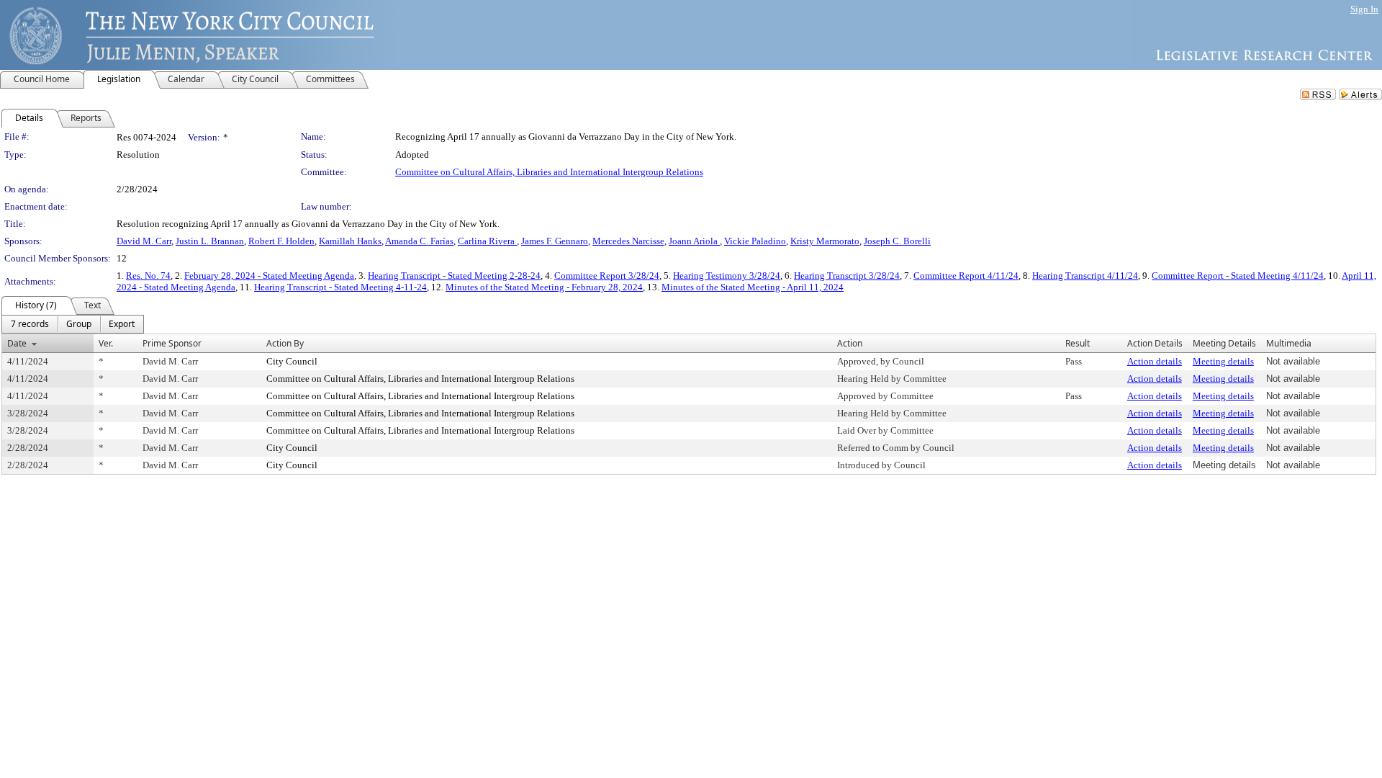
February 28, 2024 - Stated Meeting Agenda (269, 275)
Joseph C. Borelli (897, 241)
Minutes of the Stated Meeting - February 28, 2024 (544, 287)
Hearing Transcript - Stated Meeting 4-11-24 (340, 287)
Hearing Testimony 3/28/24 (726, 275)
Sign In (1364, 9)
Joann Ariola (694, 241)
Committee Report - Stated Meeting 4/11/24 (1238, 275)
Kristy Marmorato (824, 241)
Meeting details (1223, 361)
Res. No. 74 (148, 275)
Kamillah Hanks (350, 241)
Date (17, 343)
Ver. (106, 343)
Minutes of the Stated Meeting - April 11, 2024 (752, 287)
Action (849, 343)
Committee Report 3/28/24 (606, 275)
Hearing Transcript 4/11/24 (1085, 275)
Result (1077, 343)
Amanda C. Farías (419, 241)
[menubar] (72, 324)
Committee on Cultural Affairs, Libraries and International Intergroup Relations (549, 171)
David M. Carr (144, 241)
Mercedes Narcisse (628, 241)
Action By (285, 343)
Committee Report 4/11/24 (966, 275)
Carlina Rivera (487, 241)
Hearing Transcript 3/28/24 (847, 275)
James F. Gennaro (554, 241)
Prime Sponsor (172, 343)
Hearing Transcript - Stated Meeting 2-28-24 (454, 275)
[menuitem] (30, 324)
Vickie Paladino (755, 241)
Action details (1154, 361)
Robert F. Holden (281, 241)
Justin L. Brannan (210, 241)
